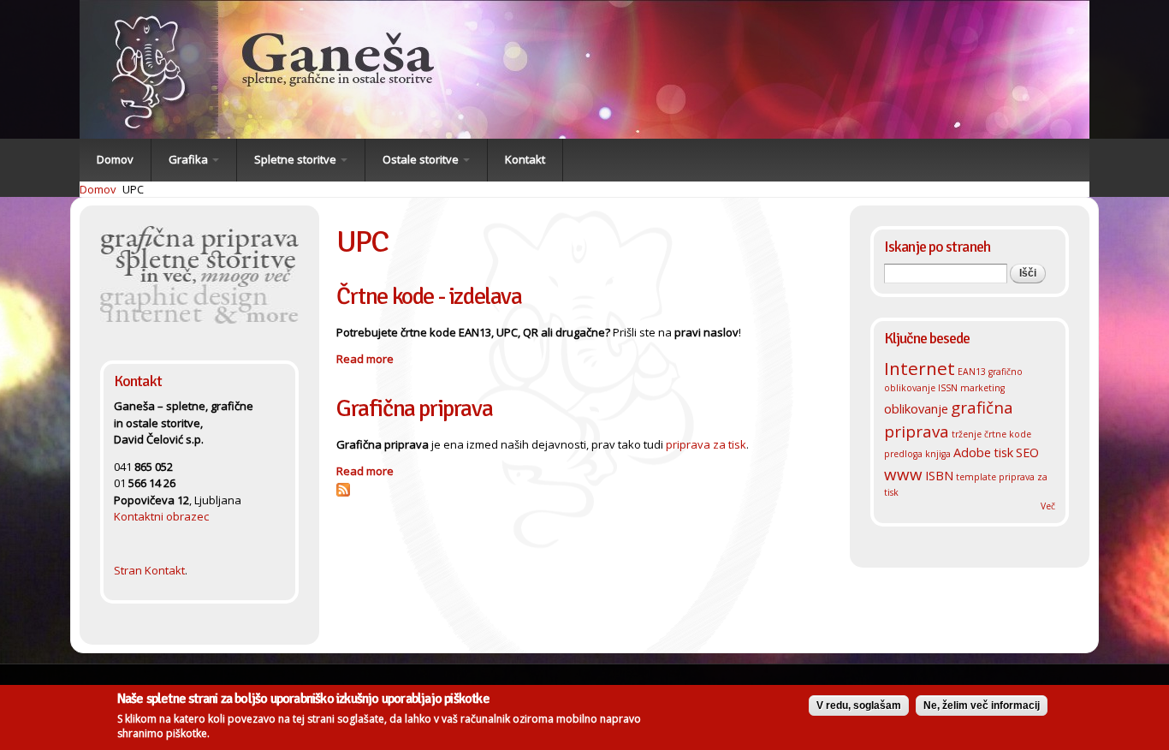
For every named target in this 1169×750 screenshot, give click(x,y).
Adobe (972, 452)
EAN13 (972, 372)
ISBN (939, 475)
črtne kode (1007, 434)
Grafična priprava (414, 408)
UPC (133, 189)
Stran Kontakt (149, 570)
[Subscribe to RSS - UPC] (343, 488)
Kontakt (525, 159)
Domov (115, 159)
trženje (967, 434)
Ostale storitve (422, 159)
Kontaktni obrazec (161, 516)
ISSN (948, 388)
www (903, 474)
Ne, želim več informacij (981, 705)
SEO (1027, 452)
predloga (903, 454)
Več (1048, 506)
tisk (1003, 452)
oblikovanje (916, 408)
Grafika (190, 159)
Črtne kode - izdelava (429, 296)
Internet (919, 368)
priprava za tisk (706, 444)
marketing (982, 388)
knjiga (938, 454)
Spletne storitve (296, 159)
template (976, 477)
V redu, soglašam (858, 705)
